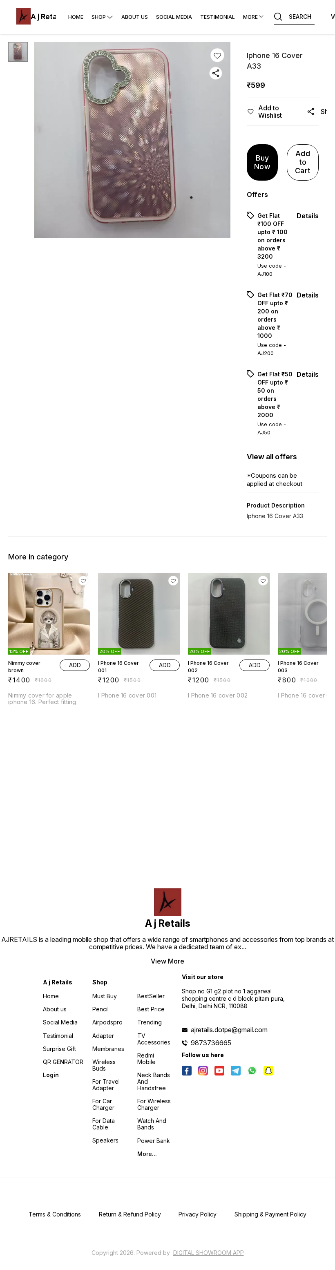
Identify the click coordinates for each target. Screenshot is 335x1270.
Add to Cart (302, 161)
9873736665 (211, 1042)
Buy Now (262, 162)
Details (308, 216)
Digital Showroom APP (208, 1252)
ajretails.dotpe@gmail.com (229, 1029)
